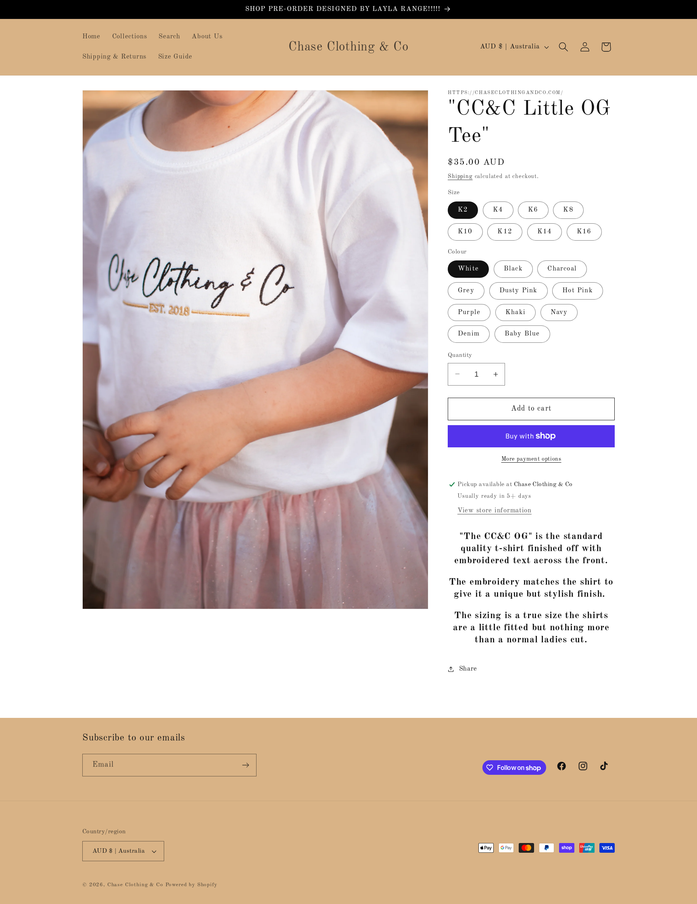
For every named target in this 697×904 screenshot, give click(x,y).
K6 (533, 209)
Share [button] (468, 668)
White (468, 268)
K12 (504, 231)
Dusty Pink (518, 290)
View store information (494, 510)
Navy (559, 312)
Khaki (515, 312)
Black (513, 268)
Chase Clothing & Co (135, 884)
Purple (469, 312)
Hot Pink (577, 290)
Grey (466, 290)
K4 (498, 209)
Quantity (460, 355)
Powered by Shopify (191, 884)
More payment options (531, 459)
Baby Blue (522, 333)
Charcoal (562, 268)
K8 (568, 209)
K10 (465, 231)
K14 (544, 231)
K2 (463, 209)
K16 (584, 231)
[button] (563, 47)
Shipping (460, 176)
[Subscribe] (245, 765)
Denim (469, 333)
